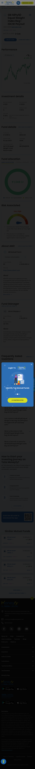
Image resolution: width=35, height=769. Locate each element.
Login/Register (17, 400)
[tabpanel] (17, 381)
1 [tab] (15, 394)
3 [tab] (19, 394)
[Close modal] (31, 364)
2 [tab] (17, 394)
